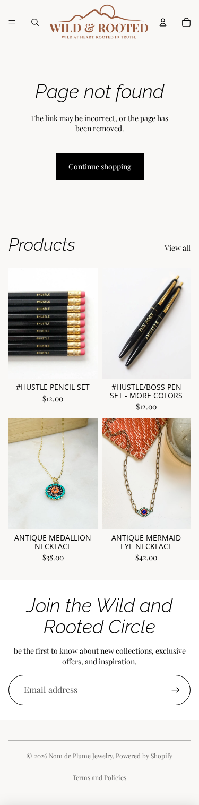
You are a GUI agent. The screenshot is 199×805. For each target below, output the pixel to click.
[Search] (35, 22)
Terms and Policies (99, 777)
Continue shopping (99, 166)
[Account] (163, 22)
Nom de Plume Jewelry (81, 755)
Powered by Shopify (144, 755)
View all (178, 248)
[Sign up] (176, 690)
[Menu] (12, 22)
